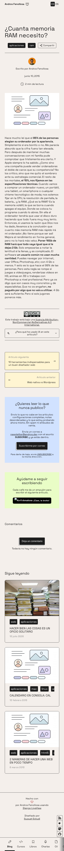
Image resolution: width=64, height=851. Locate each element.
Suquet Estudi (32, 819)
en (57, 4)
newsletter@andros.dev (24, 434)
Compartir (48, 45)
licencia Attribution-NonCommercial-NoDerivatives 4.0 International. (36, 322)
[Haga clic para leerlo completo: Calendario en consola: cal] (32, 676)
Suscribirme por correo (32, 445)
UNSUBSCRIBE (44, 454)
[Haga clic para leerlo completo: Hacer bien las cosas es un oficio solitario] (32, 611)
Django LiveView (32, 808)
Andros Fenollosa (38, 68)
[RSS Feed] (60, 818)
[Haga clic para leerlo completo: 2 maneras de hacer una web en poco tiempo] (32, 742)
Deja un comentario (32, 541)
